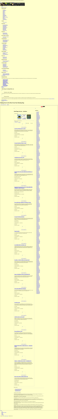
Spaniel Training (5, 81)
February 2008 (38, 247)
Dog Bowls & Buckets (5, 52)
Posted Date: (15, 151)
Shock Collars (4, 29)
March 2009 (38, 239)
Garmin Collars (4, 10)
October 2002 (38, 286)
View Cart (13, 2)
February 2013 (38, 210)
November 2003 (38, 278)
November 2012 (38, 212)
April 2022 (38, 143)
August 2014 (38, 199)
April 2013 (38, 209)
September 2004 (38, 272)
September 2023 (38, 133)
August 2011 (38, 221)
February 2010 (38, 232)
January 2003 (38, 284)
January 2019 (38, 167)
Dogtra (3, 11)
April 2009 (38, 238)
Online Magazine (3, 75)
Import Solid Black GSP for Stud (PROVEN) (22, 274)
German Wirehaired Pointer (19, 216)
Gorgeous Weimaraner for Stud (19, 128)
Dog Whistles (4, 44)
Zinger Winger (4, 15)
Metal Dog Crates (5, 58)
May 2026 (38, 113)
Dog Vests (4, 48)
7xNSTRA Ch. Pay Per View (19, 157)
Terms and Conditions (4, 412)
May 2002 (38, 289)
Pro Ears (4, 16)
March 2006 (38, 261)
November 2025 (38, 117)
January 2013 (38, 211)
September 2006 (38, 257)
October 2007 (38, 249)
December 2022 (38, 138)
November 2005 (38, 263)
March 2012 (38, 217)
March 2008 (38, 246)
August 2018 (38, 170)
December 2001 (38, 292)
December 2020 (38, 153)
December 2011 (38, 219)
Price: (15, 132)
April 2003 (38, 282)
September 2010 (38, 228)
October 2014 (38, 198)
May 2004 (38, 274)
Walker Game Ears (5, 19)
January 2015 (38, 196)
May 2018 (38, 172)
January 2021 (38, 152)
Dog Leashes (4, 46)
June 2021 (38, 149)
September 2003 (38, 279)
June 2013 (38, 208)
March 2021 (38, 151)
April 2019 (38, 165)
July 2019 (38, 163)
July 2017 (38, 178)
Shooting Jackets (5, 65)
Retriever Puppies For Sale (18, 389)
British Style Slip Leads (5, 45)
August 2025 (38, 119)
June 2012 (38, 215)
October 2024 (38, 125)
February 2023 (38, 137)
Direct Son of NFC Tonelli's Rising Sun (21, 376)
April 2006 (38, 260)
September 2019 (38, 162)
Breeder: (15, 133)
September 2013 (38, 206)
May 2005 (38, 267)
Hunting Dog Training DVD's (6, 74)
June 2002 (38, 288)
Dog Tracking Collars (5, 25)
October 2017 (38, 176)
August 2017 (38, 177)
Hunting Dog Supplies (4, 7)
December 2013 (38, 204)
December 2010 (38, 226)
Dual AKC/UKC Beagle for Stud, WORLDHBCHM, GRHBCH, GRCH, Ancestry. (23, 187)
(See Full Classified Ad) (23, 141)
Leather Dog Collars (5, 27)
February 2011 (38, 225)
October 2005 (38, 264)
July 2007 (38, 251)
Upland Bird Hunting (5, 85)
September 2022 (38, 140)
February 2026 (38, 115)
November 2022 (38, 139)
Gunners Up (4, 14)
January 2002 (38, 291)
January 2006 (38, 262)
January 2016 (38, 189)
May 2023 (38, 135)
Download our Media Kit (51, 98)
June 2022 (38, 142)
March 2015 (38, 195)
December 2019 (38, 160)
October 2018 (38, 169)
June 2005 (38, 266)
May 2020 (38, 157)
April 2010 (38, 231)
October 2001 (38, 293)
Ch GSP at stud (17, 302)
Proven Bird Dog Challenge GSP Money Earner (22, 202)
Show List (32, 123)
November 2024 (38, 124)
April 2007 (38, 253)
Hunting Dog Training (5, 79)
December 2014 (38, 197)
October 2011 (38, 220)
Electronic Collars (5, 30)
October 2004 (38, 271)
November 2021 (38, 146)
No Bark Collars (4, 26)
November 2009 (38, 234)
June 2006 (38, 259)
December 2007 (38, 248)
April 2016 (38, 187)
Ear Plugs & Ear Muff (5, 61)
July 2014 (38, 200)
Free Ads (19, 122)
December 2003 (38, 277)
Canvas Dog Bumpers (5, 41)
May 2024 (38, 128)
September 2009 (38, 235)
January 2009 (38, 240)
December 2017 (38, 175)
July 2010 (38, 229)
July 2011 (38, 222)
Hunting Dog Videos (5, 82)
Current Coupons (5, 22)
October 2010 (38, 227)
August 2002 (38, 287)
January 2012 (38, 218)
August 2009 (38, 236)
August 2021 (38, 148)
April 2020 (38, 158)
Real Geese (4, 18)
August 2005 (38, 265)
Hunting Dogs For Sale (4, 86)
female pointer (17, 231)
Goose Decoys (4, 70)
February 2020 (38, 159)
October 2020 (38, 154)
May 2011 (38, 223)
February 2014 (38, 203)
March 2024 (38, 129)
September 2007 (38, 250)
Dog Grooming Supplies (5, 54)
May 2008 (38, 245)
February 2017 (38, 181)
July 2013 (38, 207)
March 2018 (38, 173)
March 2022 (38, 144)
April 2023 (38, 136)
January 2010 (38, 233)
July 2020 (38, 156)
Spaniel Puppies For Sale (17, 390)
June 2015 (38, 193)
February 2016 (38, 188)
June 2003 (38, 281)
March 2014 (38, 202)
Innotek (4, 12)
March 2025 (38, 122)
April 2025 (38, 121)
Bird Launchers (4, 37)
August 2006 (38, 258)
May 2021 (38, 150)
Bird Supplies (4, 49)
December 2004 (38, 270)
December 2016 (38, 182)
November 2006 (38, 256)
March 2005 (38, 268)
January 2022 (38, 145)
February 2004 (38, 276)
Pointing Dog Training (5, 80)
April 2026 (38, 114)
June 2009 (38, 237)
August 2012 (38, 214)
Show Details (27, 123)
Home (2, 6)
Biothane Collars (5, 28)
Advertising (3, 87)
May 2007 (38, 252)
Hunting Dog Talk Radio (6, 83)
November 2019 (38, 161)
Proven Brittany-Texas (18, 331)
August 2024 (38, 126)
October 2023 (38, 132)
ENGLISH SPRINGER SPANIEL (20, 288)
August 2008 (38, 243)
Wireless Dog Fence (5, 33)
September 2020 (38, 155)
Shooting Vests (4, 64)
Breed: (15, 150)
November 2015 (38, 190)
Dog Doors (4, 53)
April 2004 (38, 275)
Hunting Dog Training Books (6, 73)
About (2, 413)
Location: (15, 134)
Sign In (1, 2)
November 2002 (38, 285)
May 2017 (38, 179)
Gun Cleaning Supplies (5, 66)
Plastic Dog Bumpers (5, 40)
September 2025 (38, 118)
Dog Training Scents (5, 47)
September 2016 (38, 184)
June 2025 (38, 120)
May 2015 (38, 194)
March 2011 (38, 224)
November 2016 (38, 183)
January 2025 (38, 123)
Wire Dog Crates (5, 57)
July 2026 (38, 112)
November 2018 (38, 168)
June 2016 (38, 186)
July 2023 (38, 134)
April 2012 (38, 216)
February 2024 (38, 130)
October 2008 (38, 242)
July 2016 (38, 185)
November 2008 (38, 241)
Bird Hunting (4, 84)
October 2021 (38, 147)
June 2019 (38, 164)
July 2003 (38, 280)
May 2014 (38, 201)
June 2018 (38, 171)
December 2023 (38, 131)
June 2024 (38, 127)
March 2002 (38, 290)
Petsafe (3, 13)
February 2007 (38, 254)
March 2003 (38, 283)
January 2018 (38, 174)
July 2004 (38, 273)
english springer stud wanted (19, 316)
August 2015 (38, 192)
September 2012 (38, 213)
